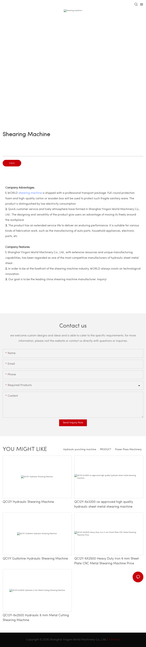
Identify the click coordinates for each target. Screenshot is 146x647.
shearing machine (30, 193)
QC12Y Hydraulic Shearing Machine (29, 502)
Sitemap (114, 639)
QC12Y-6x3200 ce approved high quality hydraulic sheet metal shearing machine (103, 504)
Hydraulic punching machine (79, 449)
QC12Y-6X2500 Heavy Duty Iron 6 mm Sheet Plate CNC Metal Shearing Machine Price (106, 561)
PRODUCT (105, 449)
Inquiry (12, 163)
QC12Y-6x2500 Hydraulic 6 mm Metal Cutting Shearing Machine (36, 618)
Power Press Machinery (128, 449)
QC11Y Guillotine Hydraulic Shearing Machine (36, 558)
